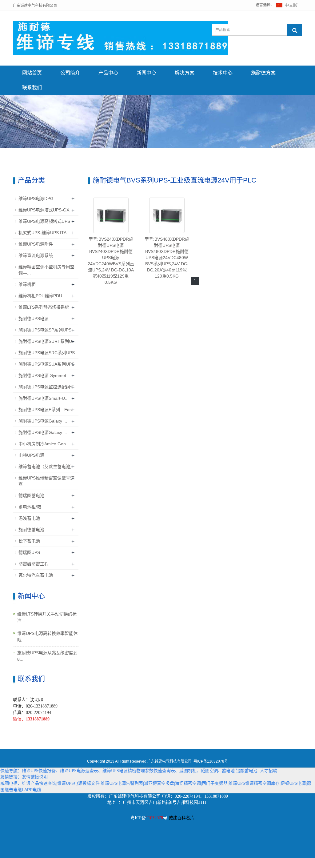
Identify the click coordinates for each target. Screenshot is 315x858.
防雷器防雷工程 (33, 563)
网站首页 (32, 72)
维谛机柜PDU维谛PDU (40, 295)
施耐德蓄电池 (31, 529)
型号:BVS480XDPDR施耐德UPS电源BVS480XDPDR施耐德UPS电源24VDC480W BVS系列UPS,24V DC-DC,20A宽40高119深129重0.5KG (167, 258)
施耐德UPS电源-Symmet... (44, 375)
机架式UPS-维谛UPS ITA (42, 232)
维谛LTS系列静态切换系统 (43, 307)
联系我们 (32, 87)
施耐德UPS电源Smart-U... (43, 398)
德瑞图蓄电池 (31, 495)
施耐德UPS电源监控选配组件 (46, 386)
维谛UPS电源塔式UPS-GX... (45, 209)
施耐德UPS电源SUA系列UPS (46, 364)
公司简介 (70, 72)
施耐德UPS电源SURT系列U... (47, 341)
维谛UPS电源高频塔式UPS (44, 221)
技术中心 (223, 72)
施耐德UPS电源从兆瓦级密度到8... (47, 656)
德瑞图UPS (29, 552)
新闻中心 (146, 72)
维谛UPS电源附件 (35, 244)
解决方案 (184, 72)
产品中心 (108, 72)
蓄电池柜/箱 (29, 506)
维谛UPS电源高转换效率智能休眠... (47, 636)
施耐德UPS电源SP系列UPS (44, 329)
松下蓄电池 (29, 541)
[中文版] (287, 5)
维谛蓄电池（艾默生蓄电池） (46, 466)
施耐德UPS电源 (33, 318)
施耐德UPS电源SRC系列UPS (46, 352)
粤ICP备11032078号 (210, 761)
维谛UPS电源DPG (36, 198)
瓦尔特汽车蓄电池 (35, 575)
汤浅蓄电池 (29, 518)
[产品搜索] (294, 30)
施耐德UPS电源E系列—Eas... (46, 409)
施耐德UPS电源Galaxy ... (42, 421)
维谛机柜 (27, 284)
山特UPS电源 (31, 455)
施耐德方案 (263, 72)
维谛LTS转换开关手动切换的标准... (47, 617)
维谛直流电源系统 (35, 255)
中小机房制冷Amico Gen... (44, 443)
